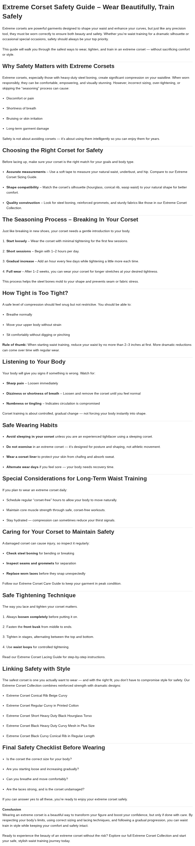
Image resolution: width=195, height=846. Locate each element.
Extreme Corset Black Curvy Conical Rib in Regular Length (50, 736)
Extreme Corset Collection (22, 685)
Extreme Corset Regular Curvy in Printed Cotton (42, 705)
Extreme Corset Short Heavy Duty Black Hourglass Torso (49, 716)
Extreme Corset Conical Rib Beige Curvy (36, 695)
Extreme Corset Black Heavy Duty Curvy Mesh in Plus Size (50, 726)
